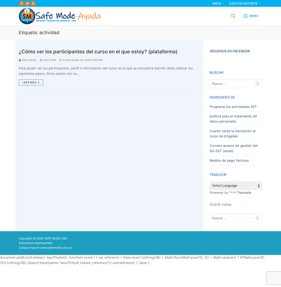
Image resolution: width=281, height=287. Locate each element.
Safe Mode (29, 60)
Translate (244, 192)
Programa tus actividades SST (233, 107)
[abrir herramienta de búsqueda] (233, 16)
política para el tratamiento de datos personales (233, 119)
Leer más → (30, 82)
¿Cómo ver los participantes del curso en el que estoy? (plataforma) (98, 52)
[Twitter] (27, 3)
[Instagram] (33, 3)
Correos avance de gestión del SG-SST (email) (234, 148)
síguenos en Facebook (230, 51)
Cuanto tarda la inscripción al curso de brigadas (232, 133)
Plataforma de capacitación (82, 60)
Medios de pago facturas (229, 160)
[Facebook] (21, 3)
